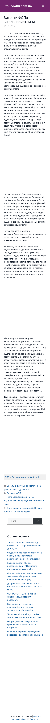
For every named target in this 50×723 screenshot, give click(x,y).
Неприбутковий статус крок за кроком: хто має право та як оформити (22, 624)
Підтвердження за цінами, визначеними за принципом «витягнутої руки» (24, 501)
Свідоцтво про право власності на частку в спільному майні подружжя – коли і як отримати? (24, 556)
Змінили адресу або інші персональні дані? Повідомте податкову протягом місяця (22, 566)
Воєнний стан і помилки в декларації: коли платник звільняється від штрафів (20, 607)
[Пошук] (37, 521)
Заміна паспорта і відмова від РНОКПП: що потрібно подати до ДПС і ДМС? (24, 545)
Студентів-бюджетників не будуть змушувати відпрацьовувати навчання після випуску (24, 576)
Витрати (11, 493)
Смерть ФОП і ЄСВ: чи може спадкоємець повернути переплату (21, 597)
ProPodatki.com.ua (18, 6)
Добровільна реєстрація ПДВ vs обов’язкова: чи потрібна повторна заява (24, 586)
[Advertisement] (25, 165)
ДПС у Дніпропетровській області (22, 477)
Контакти (33, 719)
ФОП (18, 493)
